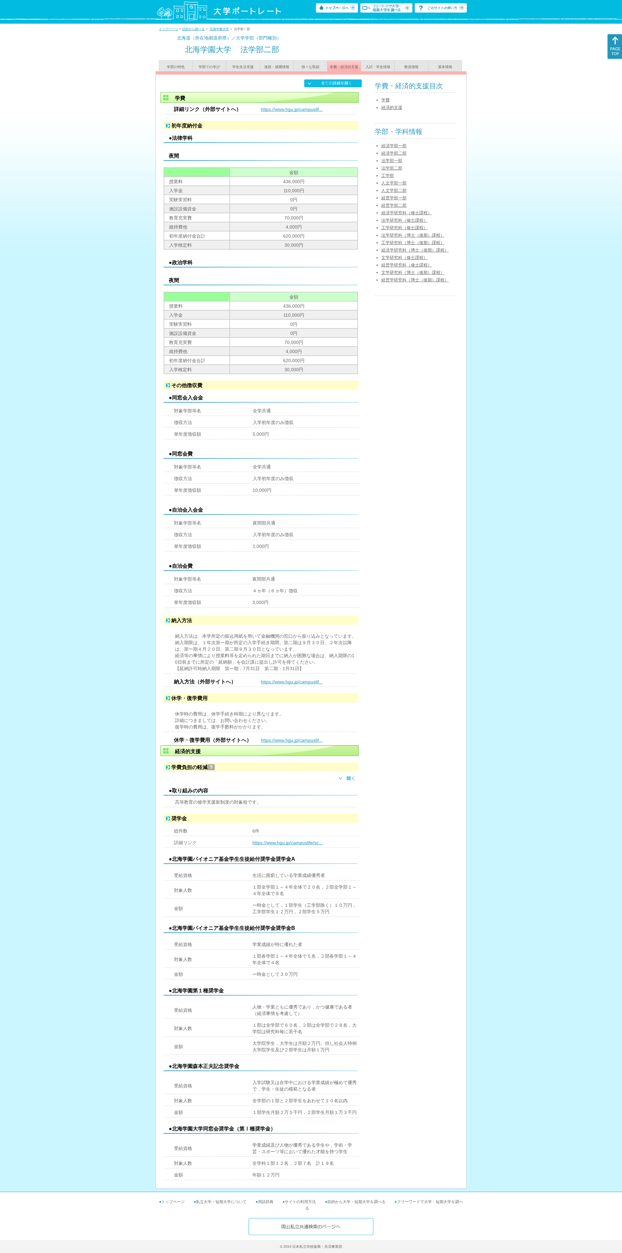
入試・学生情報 (377, 67)
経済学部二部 (394, 153)
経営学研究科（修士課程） (406, 265)
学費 (385, 100)
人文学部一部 (394, 183)
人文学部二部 (394, 190)
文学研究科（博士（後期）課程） (412, 272)
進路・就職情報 (276, 67)
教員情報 (411, 67)
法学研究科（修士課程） (404, 220)
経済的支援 (391, 107)
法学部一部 (391, 160)
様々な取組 (310, 67)
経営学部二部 (394, 205)
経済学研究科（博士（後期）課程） (415, 250)
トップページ (168, 29)
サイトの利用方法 (300, 1202)
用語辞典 (265, 1202)
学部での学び (209, 67)
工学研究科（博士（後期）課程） (412, 242)
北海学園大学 (219, 29)
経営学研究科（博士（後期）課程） (415, 280)
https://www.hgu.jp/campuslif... (292, 109)
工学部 (387, 175)
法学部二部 (391, 168)
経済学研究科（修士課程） (406, 212)
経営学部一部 (394, 197)
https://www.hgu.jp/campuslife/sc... (287, 842)
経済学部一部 (394, 145)
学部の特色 (176, 67)
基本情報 (445, 67)
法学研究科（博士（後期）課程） (412, 235)
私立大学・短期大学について (221, 1202)
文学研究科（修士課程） (404, 257)
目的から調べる (193, 29)
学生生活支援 (243, 67)
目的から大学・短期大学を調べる (356, 1202)
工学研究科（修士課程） (404, 227)
